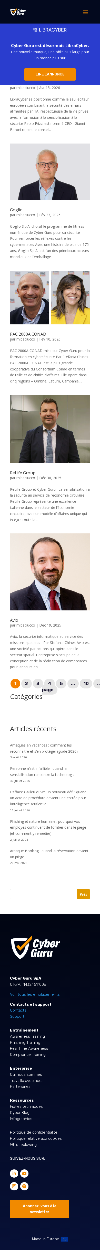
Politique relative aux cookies (36, 1138)
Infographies (21, 1118)
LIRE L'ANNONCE (50, 74)
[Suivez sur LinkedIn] (14, 1173)
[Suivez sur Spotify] (24, 1186)
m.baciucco (25, 87)
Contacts (18, 1010)
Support (17, 1016)
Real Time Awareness (29, 1048)
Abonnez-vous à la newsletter (39, 1209)
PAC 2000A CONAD (28, 334)
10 (86, 683)
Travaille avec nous (27, 1080)
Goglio (16, 210)
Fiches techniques (26, 1106)
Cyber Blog (19, 1112)
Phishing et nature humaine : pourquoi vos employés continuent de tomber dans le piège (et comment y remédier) (48, 827)
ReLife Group (22, 473)
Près (83, 894)
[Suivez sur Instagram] (14, 1186)
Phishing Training (25, 1042)
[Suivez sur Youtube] (24, 1173)
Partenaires (20, 1086)
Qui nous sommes (26, 1074)
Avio (14, 620)
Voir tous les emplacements (35, 994)
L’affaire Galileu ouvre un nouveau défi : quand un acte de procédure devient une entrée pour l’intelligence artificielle (48, 798)
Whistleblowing (23, 1144)
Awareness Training (27, 1036)
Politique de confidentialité (33, 1132)
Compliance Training (28, 1054)
